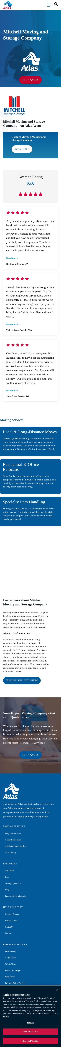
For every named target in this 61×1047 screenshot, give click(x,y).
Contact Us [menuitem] (9, 927)
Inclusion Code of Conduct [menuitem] (15, 983)
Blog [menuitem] (7, 877)
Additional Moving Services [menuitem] (15, 846)
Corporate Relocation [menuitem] (13, 840)
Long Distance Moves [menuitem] (13, 833)
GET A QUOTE (30, 80)
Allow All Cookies (30, 1041)
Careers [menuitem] (8, 933)
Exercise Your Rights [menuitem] (13, 970)
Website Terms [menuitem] (10, 964)
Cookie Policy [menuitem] (10, 958)
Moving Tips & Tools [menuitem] (13, 883)
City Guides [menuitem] (9, 871)
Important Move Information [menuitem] (15, 896)
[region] (30, 1016)
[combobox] (55, 3)
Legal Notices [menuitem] (10, 977)
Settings (30, 1022)
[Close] (57, 989)
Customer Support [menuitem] (12, 914)
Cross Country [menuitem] (10, 852)
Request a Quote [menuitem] (11, 921)
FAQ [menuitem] (7, 890)
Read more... (13, 258)
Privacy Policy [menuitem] (10, 951)
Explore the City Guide (21, 680)
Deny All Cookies (30, 1032)
